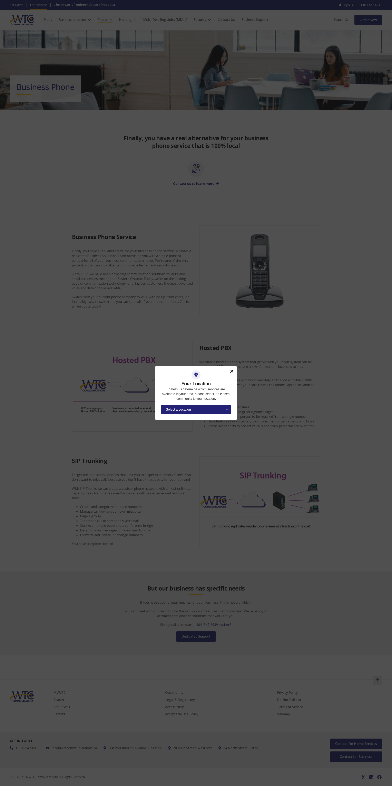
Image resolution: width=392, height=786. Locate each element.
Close (231, 371)
